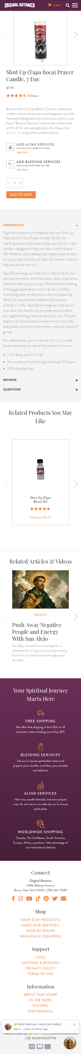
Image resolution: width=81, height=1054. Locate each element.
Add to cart (21, 194)
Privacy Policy (40, 968)
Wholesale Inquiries (40, 936)
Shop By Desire (40, 931)
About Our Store (40, 994)
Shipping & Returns (40, 963)
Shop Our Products (40, 920)
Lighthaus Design (38, 1033)
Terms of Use (40, 974)
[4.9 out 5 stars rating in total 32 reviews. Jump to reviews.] (40, 509)
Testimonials (40, 1011)
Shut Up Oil (13, 133)
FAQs (40, 957)
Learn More (22, 152)
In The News (40, 1000)
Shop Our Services (40, 925)
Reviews (40, 1005)
